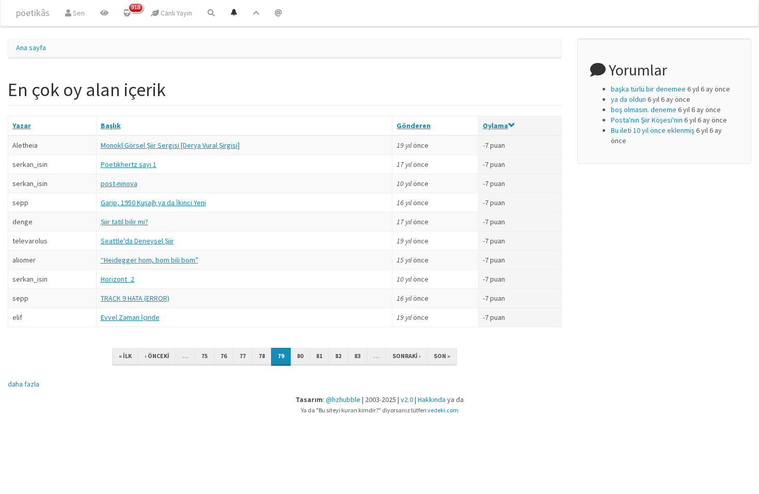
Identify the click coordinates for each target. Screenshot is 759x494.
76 (223, 356)
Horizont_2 (117, 279)
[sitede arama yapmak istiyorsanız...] (211, 13)
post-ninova (119, 183)
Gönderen (414, 125)
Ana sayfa (31, 47)
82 (338, 356)
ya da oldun (628, 99)
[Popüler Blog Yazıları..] (256, 13)
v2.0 (407, 399)
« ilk (125, 356)
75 (204, 356)
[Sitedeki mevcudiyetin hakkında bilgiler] (278, 13)
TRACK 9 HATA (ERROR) (135, 298)
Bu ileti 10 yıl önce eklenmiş (652, 130)
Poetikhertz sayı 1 (128, 164)
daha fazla (23, 384)
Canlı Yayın (175, 13)
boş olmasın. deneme (643, 109)
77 (243, 356)
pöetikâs (33, 13)
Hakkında (432, 399)
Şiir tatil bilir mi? (124, 221)
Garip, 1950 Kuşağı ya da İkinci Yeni (153, 202)
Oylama (495, 125)
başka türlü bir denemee (648, 89)
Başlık (111, 125)
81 (319, 356)
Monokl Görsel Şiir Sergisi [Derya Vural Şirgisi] (170, 145)
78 (262, 356)
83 (357, 356)
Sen (78, 13)
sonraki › (406, 356)
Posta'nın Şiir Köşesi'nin (647, 120)
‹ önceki (157, 356)
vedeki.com (443, 410)
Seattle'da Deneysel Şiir (137, 240)
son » (442, 356)
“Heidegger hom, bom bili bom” (149, 260)
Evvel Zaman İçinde (130, 317)
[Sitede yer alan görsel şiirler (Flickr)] (104, 13)
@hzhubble (343, 399)
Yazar (21, 125)
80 (300, 356)
